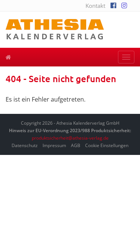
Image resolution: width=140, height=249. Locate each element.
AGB (75, 145)
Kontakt (95, 5)
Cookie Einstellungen (106, 145)
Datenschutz (25, 145)
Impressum (54, 145)
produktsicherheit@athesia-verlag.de (70, 138)
